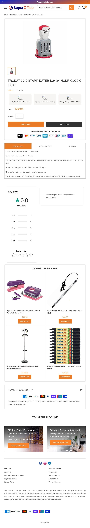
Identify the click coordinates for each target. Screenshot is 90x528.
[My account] (79, 7)
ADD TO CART (26, 124)
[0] (83, 7)
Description (18, 146)
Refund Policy (53, 479)
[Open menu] (5, 8)
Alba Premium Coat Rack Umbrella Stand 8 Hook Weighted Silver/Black (22, 367)
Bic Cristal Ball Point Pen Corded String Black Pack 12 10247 (64, 312)
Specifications (45, 146)
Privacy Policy (9, 482)
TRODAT (10, 90)
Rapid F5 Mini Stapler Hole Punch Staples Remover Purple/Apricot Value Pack (23, 312)
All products (13, 14)
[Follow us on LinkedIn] (49, 463)
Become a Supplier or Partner (14, 475)
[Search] (71, 7)
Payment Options (10, 479)
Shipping (72, 146)
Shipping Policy (54, 475)
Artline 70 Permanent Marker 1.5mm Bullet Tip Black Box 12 (64, 367)
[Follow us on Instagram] (45, 463)
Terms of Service (54, 482)
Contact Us (53, 472)
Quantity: (11, 116)
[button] (21, 215)
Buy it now (64, 124)
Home (6, 14)
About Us (7, 472)
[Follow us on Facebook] (40, 463)
